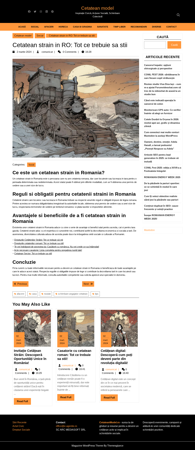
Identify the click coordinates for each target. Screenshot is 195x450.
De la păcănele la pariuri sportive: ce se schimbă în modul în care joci (162, 186)
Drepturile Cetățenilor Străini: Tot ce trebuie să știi (38, 240)
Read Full (24, 402)
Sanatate (102, 27)
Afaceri (48, 27)
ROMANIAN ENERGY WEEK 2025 (162, 177)
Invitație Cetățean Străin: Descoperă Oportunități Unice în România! (30, 357)
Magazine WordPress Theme (87, 445)
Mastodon (149, 230)
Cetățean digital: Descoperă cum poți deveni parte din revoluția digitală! (116, 357)
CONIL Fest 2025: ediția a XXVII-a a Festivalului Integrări (162, 169)
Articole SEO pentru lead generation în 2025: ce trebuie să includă (161, 158)
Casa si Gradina (82, 27)
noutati (47, 293)
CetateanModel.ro (109, 422)
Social (35, 27)
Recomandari (139, 27)
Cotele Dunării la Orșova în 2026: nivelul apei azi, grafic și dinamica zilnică (162, 122)
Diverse (156, 27)
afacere (20, 293)
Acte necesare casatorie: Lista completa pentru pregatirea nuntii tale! (48, 250)
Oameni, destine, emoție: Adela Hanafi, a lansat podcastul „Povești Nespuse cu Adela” (160, 145)
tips (96, 293)
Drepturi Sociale (21, 429)
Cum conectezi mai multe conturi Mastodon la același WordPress (161, 134)
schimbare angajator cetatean (72, 293)
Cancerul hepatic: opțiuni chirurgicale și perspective (158, 67)
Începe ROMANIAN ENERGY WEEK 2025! (159, 217)
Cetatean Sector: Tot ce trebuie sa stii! (33, 253)
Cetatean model (97, 8)
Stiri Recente (19, 422)
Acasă (22, 27)
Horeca (63, 27)
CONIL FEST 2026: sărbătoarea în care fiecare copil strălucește (162, 76)
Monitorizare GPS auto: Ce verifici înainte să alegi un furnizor (162, 112)
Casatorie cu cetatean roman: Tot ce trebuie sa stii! (74, 355)
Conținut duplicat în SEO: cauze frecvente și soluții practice (161, 207)
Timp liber (119, 27)
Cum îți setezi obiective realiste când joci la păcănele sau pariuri (161, 198)
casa (34, 293)
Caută (162, 37)
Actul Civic (18, 426)
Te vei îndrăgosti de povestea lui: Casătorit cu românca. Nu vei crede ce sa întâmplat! (56, 246)
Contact (171, 27)
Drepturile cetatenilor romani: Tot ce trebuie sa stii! (39, 243)
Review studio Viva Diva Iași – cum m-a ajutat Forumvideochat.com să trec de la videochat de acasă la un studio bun (162, 89)
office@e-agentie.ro (66, 426)
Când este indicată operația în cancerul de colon (160, 102)
